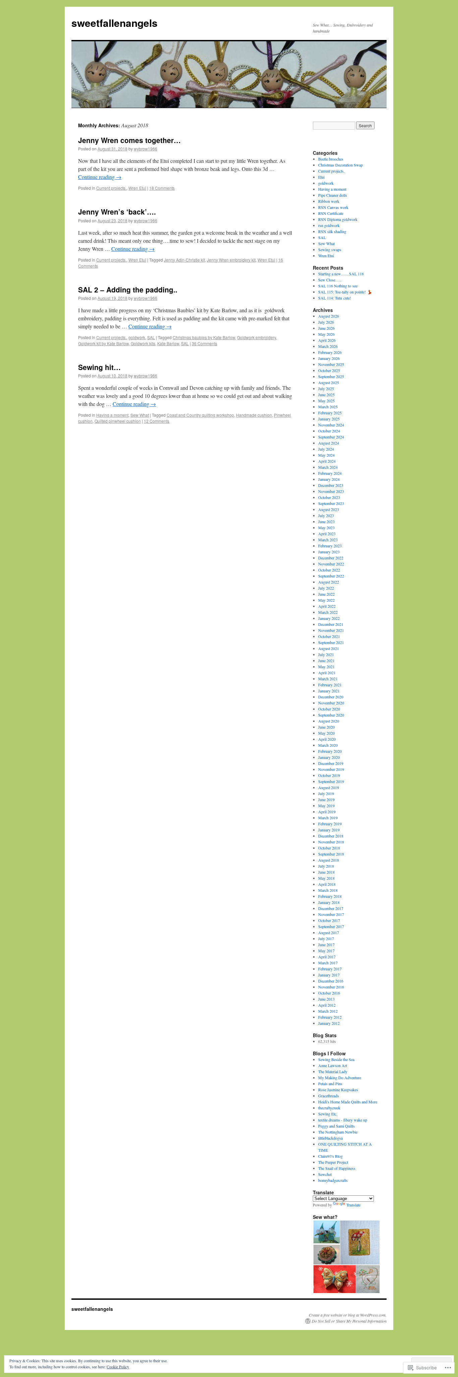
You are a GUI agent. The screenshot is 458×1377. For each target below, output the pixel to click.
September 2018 (331, 854)
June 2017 (326, 944)
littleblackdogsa (330, 1138)
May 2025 (326, 400)
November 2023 (331, 491)
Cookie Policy (118, 1366)
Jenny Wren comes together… (129, 140)
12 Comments (156, 421)
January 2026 (329, 358)
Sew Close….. (329, 279)
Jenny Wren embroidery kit (231, 260)
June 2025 (326, 394)
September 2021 (331, 642)
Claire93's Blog (330, 1156)
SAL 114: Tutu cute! (334, 298)
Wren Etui (137, 188)
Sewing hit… (99, 367)
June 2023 (326, 521)
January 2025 (329, 418)
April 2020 (327, 739)
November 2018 (331, 841)
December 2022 (330, 557)
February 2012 (330, 1017)
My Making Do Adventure (339, 1077)
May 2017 (326, 950)
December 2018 (330, 835)
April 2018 (327, 884)
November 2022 (331, 563)
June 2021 (326, 660)
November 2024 (331, 424)
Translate (353, 1204)
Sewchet (325, 1174)
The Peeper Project (333, 1162)
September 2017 (331, 926)
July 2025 (326, 388)
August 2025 (328, 382)
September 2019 (331, 781)
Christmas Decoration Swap (340, 165)
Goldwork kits (143, 343)
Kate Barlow (168, 343)
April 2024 (327, 461)
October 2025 (329, 370)
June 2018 (326, 872)
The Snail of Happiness (336, 1168)
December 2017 (330, 908)
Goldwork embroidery (256, 337)
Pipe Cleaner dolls (332, 195)
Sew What (139, 415)
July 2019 (326, 793)
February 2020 (330, 751)
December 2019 (330, 763)
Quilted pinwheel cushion (118, 421)
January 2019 (329, 829)
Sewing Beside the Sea (336, 1059)
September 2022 (331, 576)
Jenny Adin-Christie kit (184, 260)
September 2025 (331, 376)
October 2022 (329, 569)
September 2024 (331, 437)
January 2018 (329, 902)
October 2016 (329, 993)
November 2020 (331, 702)
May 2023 (326, 527)
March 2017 (328, 962)
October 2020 (329, 709)
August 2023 (328, 509)
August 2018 (328, 860)
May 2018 (326, 878)
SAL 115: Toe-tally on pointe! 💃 (345, 291)
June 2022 (326, 594)
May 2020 (326, 733)
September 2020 (331, 715)
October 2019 (329, 775)
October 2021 (329, 636)
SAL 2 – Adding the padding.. (127, 289)
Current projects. (111, 188)
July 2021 (326, 654)
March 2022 (328, 612)
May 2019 (326, 805)
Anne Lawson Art (332, 1065)
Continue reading (99, 176)
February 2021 (330, 684)
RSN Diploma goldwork (337, 219)
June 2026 (326, 328)
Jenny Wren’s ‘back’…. (117, 211)
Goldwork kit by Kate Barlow (103, 343)
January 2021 (329, 690)
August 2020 (328, 721)
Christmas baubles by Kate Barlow (204, 337)
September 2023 (331, 503)
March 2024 (328, 467)
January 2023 (329, 551)
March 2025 (328, 406)
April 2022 (327, 606)
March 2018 (328, 890)
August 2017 (328, 932)
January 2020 (329, 757)
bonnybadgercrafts (333, 1180)
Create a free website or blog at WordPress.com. (348, 1315)
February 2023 (330, 545)
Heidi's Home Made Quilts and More (347, 1101)
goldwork (136, 337)
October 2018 (329, 848)
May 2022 (326, 600)
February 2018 (330, 896)
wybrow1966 (145, 148)
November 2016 (331, 987)
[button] (326, 1232)
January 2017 (329, 974)
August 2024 (328, 443)
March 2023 (328, 539)
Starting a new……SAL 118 (341, 273)
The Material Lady (332, 1071)
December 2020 (330, 696)
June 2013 (326, 999)
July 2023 (326, 515)
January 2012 (329, 1023)
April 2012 (327, 1005)
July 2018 (326, 866)
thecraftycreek (329, 1107)
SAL (151, 337)
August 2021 (328, 648)
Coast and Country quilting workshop (200, 415)
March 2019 (328, 817)
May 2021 (326, 666)
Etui (321, 177)
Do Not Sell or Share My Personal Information (349, 1321)
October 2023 (329, 497)
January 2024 (329, 479)
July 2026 (326, 322)
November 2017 (331, 914)
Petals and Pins (330, 1083)
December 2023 (330, 485)
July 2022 (326, 588)
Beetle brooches (330, 159)
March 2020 (328, 745)
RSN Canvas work (333, 207)
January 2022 (329, 618)
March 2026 (328, 346)
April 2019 (327, 811)
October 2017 (329, 920)
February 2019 (330, 823)
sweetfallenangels (114, 22)
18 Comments (162, 188)
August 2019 (328, 787)
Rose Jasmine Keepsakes (338, 1089)
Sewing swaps (329, 249)
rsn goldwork (329, 225)
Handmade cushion (254, 415)
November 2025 (331, 364)
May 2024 (326, 455)
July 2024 (326, 449)
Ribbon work (328, 201)
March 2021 (328, 678)
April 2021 (327, 672)
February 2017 (330, 968)
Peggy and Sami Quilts (336, 1126)
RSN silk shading (332, 231)
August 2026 (328, 316)
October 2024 (329, 430)
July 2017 (326, 938)
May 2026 (326, 334)
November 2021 (331, 630)
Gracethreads (328, 1095)
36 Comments (204, 343)
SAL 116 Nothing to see (337, 285)
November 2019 (331, 769)
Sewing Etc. (327, 1113)
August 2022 (328, 582)
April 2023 (327, 533)
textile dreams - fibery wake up (342, 1119)
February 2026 (330, 352)
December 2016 (330, 980)
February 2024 (330, 473)
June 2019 (326, 799)
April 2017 (327, 956)
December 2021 (330, 624)
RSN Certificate (330, 213)
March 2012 (328, 1011)
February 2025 (330, 412)
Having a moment (112, 415)
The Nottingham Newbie (337, 1132)
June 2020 (326, 727)
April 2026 (327, 340)
